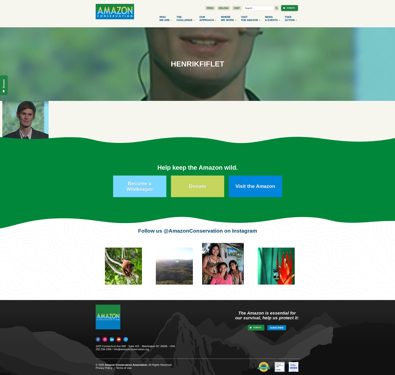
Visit (237, 8)
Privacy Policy (104, 368)
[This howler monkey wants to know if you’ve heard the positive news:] (125, 268)
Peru (210, 8)
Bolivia (223, 8)
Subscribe (277, 327)
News (271, 19)
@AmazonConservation (193, 231)
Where (227, 19)
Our (206, 19)
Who (164, 19)
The (184, 19)
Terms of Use (123, 368)
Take (290, 19)
